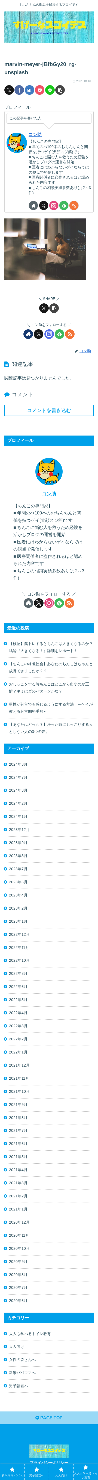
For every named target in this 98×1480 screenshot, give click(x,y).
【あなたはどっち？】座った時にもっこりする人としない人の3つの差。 (51, 728)
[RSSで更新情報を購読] (74, 205)
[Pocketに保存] (39, 90)
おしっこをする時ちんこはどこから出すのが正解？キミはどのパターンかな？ (49, 687)
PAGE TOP (51, 1418)
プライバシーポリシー (49, 1462)
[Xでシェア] (9, 90)
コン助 (35, 134)
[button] (60, 90)
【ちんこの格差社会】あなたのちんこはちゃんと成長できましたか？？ (51, 667)
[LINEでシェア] (50, 90)
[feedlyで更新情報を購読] (64, 205)
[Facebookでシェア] (19, 90)
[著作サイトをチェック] (33, 205)
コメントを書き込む (49, 410)
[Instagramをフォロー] (54, 205)
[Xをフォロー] (43, 205)
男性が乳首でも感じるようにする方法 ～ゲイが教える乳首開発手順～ (51, 708)
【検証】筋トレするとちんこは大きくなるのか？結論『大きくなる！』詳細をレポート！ (51, 647)
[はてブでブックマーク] (29, 90)
